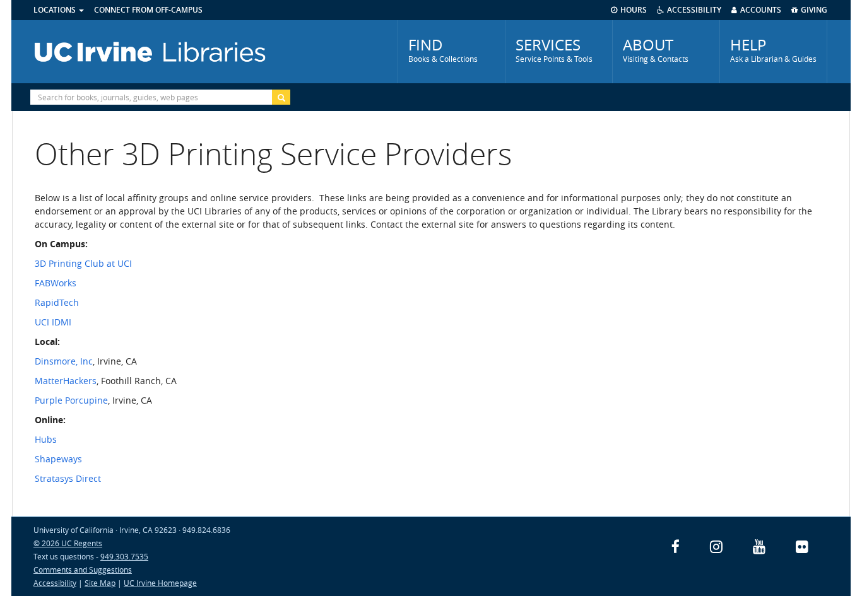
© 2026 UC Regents (67, 543)
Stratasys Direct (68, 478)
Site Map (100, 583)
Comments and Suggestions (82, 569)
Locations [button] (55, 9)
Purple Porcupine (71, 400)
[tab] (451, 51)
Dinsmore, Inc (64, 361)
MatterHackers (66, 381)
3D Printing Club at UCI (83, 263)
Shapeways (58, 459)
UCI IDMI (53, 322)
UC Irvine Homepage (160, 583)
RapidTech (57, 302)
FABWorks (55, 283)
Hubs (46, 439)
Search (281, 97)
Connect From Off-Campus (148, 9)
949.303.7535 (124, 556)
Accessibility (54, 583)
